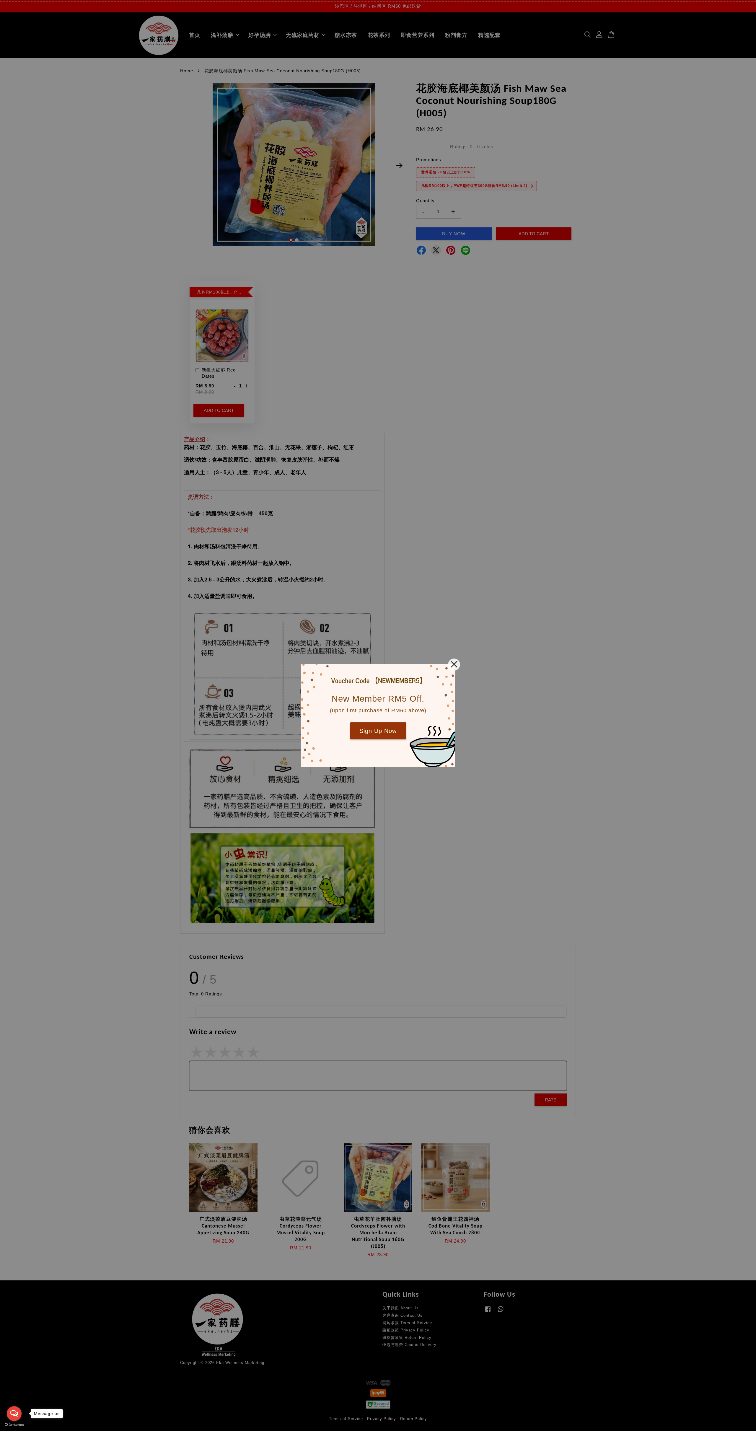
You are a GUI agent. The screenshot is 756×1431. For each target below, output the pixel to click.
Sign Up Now (378, 731)
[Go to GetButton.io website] (14, 1425)
